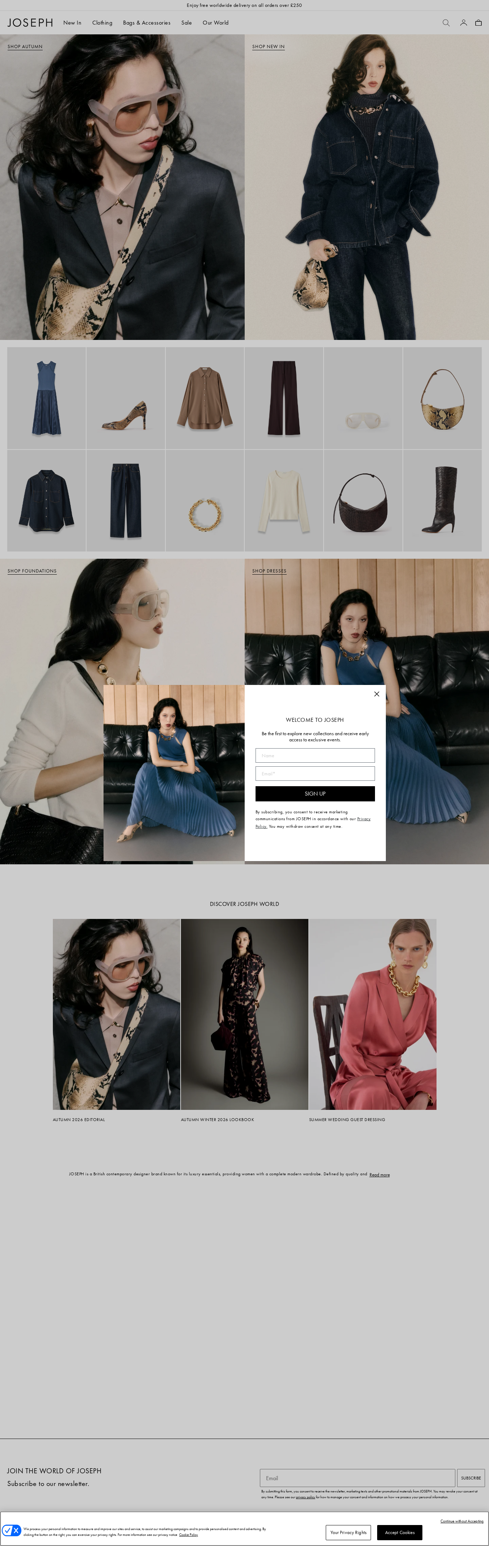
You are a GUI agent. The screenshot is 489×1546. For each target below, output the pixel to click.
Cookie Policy (188, 1534)
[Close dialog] (376, 694)
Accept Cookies (400, 1532)
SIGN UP (315, 793)
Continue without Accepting (462, 1521)
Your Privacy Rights (348, 1532)
